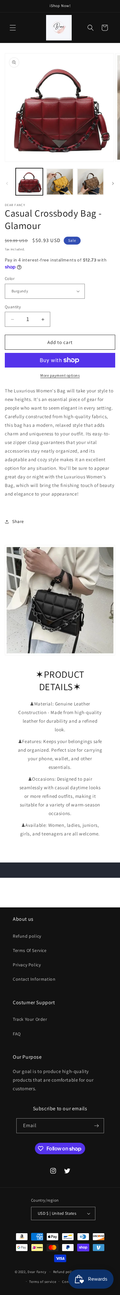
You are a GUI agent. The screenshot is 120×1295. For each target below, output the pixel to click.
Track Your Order (30, 1019)
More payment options (60, 375)
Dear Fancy (37, 1272)
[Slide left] (7, 183)
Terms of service (42, 1281)
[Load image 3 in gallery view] (90, 181)
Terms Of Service (30, 950)
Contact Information (34, 979)
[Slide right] (113, 183)
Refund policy (27, 936)
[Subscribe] (97, 1125)
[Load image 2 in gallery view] (59, 181)
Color (9, 278)
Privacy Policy (27, 965)
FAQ (17, 1034)
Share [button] (18, 521)
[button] (13, 28)
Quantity (13, 307)
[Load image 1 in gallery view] (29, 181)
